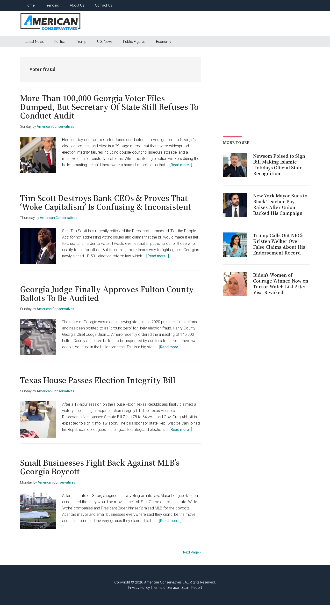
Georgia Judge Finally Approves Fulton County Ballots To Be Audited (107, 293)
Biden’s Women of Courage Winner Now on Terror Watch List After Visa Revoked (280, 284)
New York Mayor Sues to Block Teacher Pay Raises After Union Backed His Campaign (280, 204)
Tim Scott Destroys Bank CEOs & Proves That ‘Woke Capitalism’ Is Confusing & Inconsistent (105, 202)
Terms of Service (166, 588)
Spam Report (191, 588)
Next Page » (192, 552)
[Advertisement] (222, 23)
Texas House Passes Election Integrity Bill (97, 380)
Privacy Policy (139, 588)
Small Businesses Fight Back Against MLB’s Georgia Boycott (99, 467)
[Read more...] (181, 165)
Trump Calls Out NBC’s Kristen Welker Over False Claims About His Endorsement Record (279, 244)
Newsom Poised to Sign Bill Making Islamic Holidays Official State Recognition (279, 165)
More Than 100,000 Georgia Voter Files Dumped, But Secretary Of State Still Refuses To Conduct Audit (109, 106)
